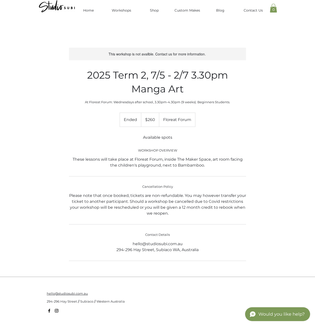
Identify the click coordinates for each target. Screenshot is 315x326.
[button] (273, 8)
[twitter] (56, 310)
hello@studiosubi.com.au (67, 293)
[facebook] (49, 310)
